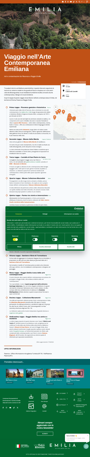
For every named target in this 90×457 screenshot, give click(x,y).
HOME (74, 82)
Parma (49, 195)
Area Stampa (44, 401)
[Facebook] (65, 2)
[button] (59, 111)
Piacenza (49, 107)
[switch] (35, 239)
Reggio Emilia (48, 274)
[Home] (63, 2)
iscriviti (45, 434)
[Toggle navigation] (87, 2)
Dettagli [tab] (45, 214)
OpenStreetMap (71, 139)
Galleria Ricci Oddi (26, 112)
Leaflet (63, 139)
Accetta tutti (70, 247)
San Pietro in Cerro (47, 159)
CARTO (83, 139)
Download (31, 401)
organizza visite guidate (16, 313)
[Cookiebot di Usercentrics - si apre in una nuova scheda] (75, 209)
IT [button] (82, 2)
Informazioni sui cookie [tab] (71, 214)
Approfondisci (30, 382)
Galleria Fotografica (31, 411)
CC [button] (86, 45)
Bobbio (49, 178)
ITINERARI (82, 82)
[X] (76, 2)
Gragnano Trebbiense (46, 139)
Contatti (44, 411)
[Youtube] (71, 2)
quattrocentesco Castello (33, 162)
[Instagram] (68, 2)
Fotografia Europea (18, 331)
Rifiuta (19, 247)
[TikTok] (74, 2)
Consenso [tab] (18, 214)
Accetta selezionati (45, 247)
